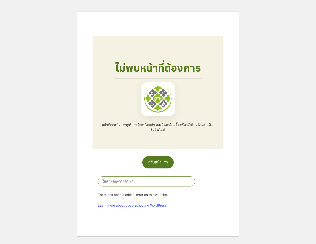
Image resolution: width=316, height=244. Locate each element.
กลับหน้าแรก (158, 162)
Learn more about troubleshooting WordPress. (132, 205)
